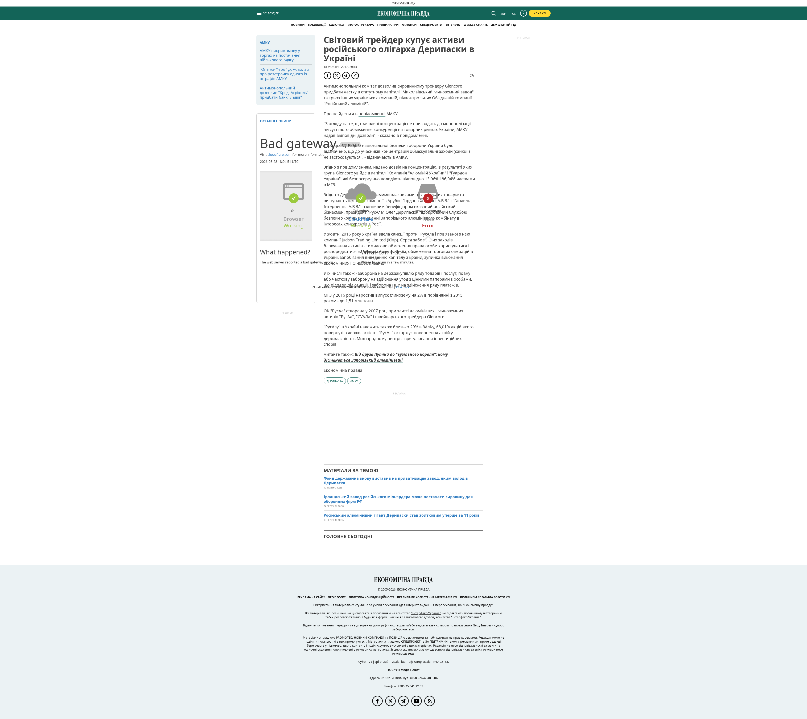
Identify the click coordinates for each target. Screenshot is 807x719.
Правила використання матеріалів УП (427, 597)
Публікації (317, 25)
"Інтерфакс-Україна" (426, 613)
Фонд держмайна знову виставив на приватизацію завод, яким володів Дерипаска (396, 480)
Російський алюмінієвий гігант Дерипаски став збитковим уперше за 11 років (402, 515)
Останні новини (275, 121)
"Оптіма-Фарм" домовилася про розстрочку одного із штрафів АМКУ (285, 74)
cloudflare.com (279, 154)
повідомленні (372, 114)
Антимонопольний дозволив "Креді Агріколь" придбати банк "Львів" (284, 92)
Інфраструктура (361, 25)
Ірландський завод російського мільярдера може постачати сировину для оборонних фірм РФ (398, 499)
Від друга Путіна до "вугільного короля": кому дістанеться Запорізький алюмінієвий (386, 357)
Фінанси (409, 25)
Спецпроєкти (431, 25)
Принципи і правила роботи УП (485, 597)
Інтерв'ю (453, 25)
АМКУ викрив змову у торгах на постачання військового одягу (280, 55)
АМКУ (354, 381)
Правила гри (388, 25)
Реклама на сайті (311, 597)
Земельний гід (503, 25)
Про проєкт (337, 597)
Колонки (336, 25)
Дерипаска (335, 381)
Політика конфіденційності (371, 597)
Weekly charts (476, 25)
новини (298, 25)
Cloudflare (360, 218)
